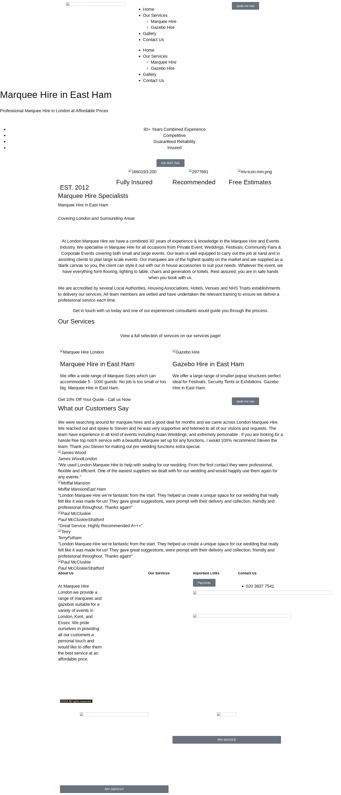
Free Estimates (250, 182)
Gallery (149, 33)
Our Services (155, 15)
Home (148, 9)
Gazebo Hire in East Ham (208, 364)
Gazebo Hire (163, 27)
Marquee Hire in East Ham (97, 364)
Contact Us (153, 39)
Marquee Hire (163, 21)
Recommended (193, 182)
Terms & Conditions (71, 684)
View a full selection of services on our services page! (170, 335)
